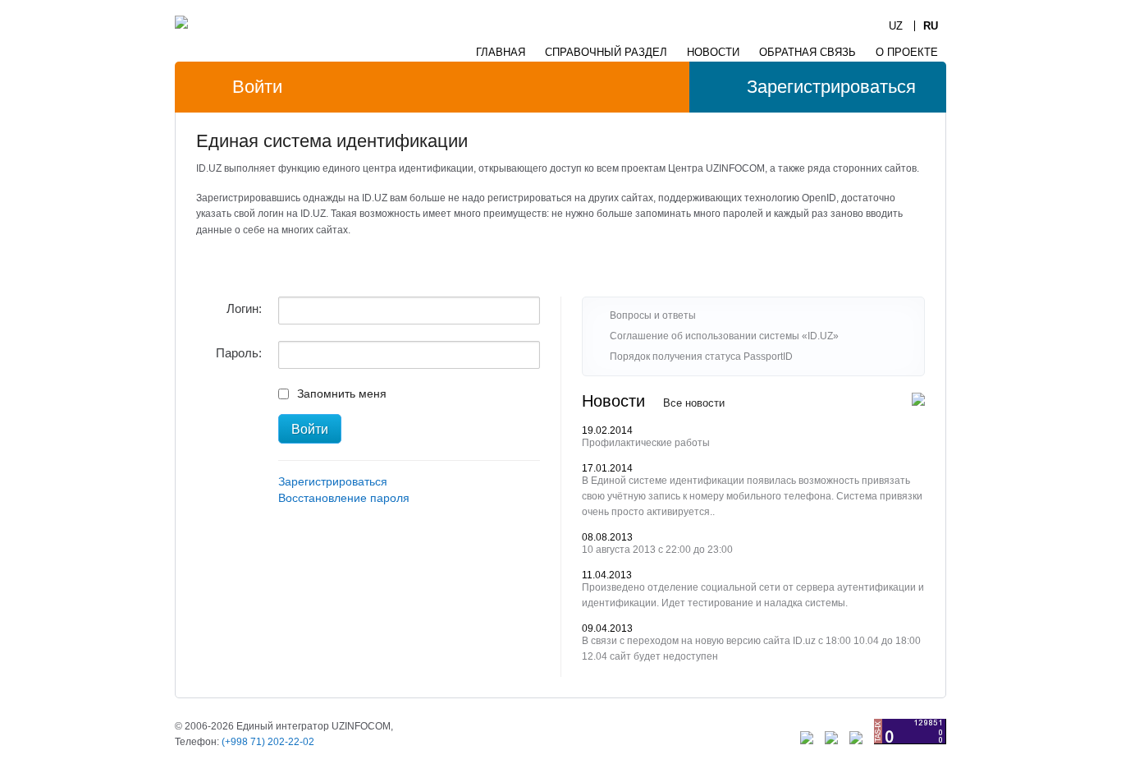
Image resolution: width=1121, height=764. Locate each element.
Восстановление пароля (344, 497)
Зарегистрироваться (831, 86)
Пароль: (239, 353)
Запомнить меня (342, 393)
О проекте (907, 52)
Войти (257, 86)
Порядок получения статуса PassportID (701, 356)
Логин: (244, 308)
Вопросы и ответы (653, 315)
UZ (896, 26)
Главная (500, 52)
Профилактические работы (646, 443)
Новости (713, 52)
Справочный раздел (606, 52)
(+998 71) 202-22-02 (268, 742)
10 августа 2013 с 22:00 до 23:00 (657, 549)
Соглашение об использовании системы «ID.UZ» (724, 336)
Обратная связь (807, 52)
